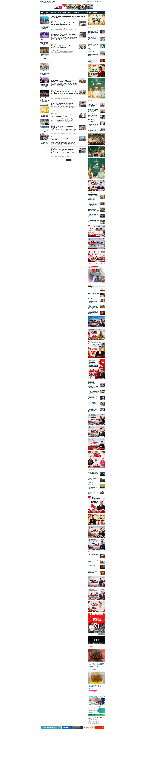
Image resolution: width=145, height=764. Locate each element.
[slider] (95, 643)
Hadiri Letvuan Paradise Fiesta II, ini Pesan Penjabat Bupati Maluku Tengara (62, 127)
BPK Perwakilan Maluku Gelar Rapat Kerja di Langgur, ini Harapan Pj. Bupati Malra (63, 81)
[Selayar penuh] (103, 643)
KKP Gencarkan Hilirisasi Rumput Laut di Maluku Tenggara (64, 138)
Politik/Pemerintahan (64, 29)
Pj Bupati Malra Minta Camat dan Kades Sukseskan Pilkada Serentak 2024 (62, 104)
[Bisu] (101, 643)
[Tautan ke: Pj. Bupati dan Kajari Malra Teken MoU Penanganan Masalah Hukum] (82, 46)
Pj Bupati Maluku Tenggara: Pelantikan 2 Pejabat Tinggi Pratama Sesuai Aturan (64, 115)
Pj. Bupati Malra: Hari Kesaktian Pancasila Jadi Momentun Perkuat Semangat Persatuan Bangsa (64, 92)
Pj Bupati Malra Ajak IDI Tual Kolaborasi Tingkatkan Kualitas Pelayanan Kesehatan (62, 150)
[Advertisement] (68, 66)
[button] (96, 640)
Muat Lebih (68, 159)
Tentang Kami (91, 719)
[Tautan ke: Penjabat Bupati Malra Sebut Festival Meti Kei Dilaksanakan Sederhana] (82, 34)
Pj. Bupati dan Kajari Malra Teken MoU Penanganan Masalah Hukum (61, 46)
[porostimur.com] (48, 1)
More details (93, 669)
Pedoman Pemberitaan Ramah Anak (94, 723)
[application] (96, 640)
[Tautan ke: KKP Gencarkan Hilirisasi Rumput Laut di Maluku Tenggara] (82, 138)
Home (56, 29)
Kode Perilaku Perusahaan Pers (93, 721)
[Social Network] (103, 1)
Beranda (52, 29)
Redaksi (96, 719)
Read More (69, 28)
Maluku (58, 29)
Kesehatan (59, 156)
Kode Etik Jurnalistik (91, 720)
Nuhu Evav (53, 21)
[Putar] (89, 643)
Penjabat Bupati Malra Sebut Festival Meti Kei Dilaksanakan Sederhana (63, 35)
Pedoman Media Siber (92, 722)
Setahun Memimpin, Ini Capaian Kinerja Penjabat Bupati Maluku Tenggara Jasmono (64, 23)
